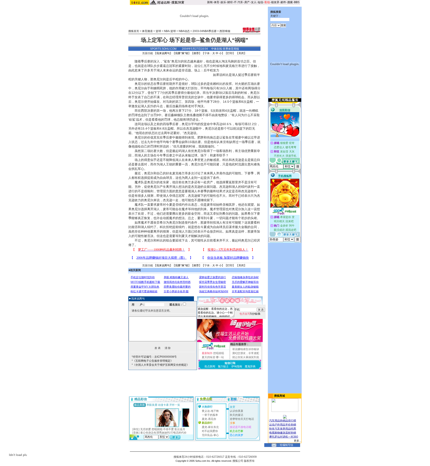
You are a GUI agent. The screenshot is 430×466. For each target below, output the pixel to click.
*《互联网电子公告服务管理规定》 (152, 360)
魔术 (138, 182)
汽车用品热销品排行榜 (282, 420)
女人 (253, 2)
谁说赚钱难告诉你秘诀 (245, 349)
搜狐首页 (133, 31)
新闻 (210, 2)
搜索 (290, 2)
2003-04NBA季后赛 (205, 31)
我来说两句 (163, 53)
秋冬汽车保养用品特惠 (282, 428)
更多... (297, 440)
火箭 (241, 84)
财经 (230, 2)
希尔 (225, 213)
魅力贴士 (223, 366)
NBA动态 (184, 31)
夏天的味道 (208, 357)
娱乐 (223, 2)
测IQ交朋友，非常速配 (245, 353)
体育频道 (147, 31)
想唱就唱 (218, 353)
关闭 (241, 53)
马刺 (231, 61)
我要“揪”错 (181, 53)
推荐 (196, 53)
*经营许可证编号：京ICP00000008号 (154, 356)
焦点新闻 (209, 366)
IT (235, 2)
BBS (296, 2)
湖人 (218, 61)
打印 (229, 53)
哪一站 (220, 357)
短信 (260, 2)
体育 (216, 2)
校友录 (275, 2)
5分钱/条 (249, 313)
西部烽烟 (224, 31)
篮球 (158, 31)
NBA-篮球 (170, 31)
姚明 (156, 88)
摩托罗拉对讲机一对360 (283, 436)
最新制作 (207, 353)
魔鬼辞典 (250, 366)
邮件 (283, 2)
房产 (247, 2)
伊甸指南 (236, 366)
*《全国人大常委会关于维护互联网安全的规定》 (160, 364)
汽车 (240, 2)
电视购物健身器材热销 (282, 432)
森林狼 (175, 115)
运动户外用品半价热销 (282, 424)
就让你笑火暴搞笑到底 (245, 357)
